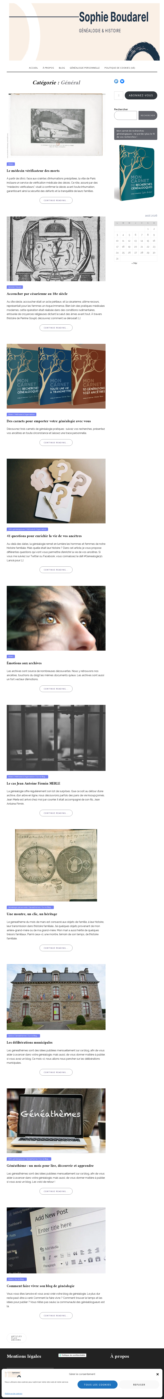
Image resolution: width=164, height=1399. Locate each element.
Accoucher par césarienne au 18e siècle (37, 294)
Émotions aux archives (24, 663)
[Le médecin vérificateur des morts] (56, 125)
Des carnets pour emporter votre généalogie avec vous (49, 421)
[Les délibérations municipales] (56, 997)
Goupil (18, 287)
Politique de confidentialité (73, 1355)
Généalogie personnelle (85, 67)
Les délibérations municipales (30, 1043)
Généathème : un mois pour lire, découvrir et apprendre (50, 1166)
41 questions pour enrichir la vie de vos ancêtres (44, 536)
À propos (48, 67)
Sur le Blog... (41, 777)
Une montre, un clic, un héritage (32, 914)
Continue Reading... (56, 200)
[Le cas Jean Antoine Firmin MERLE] (56, 737)
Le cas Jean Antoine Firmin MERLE (33, 784)
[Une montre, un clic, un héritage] (56, 865)
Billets (10, 164)
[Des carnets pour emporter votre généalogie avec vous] (56, 376)
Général (11, 287)
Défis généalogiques (16, 529)
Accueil (33, 67)
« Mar (134, 263)
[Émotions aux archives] (56, 618)
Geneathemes (34, 907)
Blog (62, 67)
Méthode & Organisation (25, 414)
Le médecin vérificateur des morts (33, 171)
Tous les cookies (97, 1384)
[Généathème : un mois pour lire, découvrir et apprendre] (56, 1120)
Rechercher (121, 109)
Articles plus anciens (16, 1338)
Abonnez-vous (141, 95)
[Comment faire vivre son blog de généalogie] (56, 1240)
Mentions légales (24, 1356)
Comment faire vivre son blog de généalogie (40, 1286)
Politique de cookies (13, 1393)
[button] (157, 1374)
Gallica (11, 1036)
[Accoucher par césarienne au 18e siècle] (56, 248)
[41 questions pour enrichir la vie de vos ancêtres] (56, 491)
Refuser (139, 1384)
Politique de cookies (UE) (120, 67)
